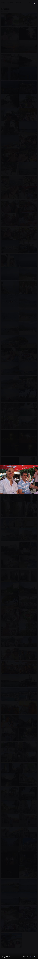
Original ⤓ (33, 957)
